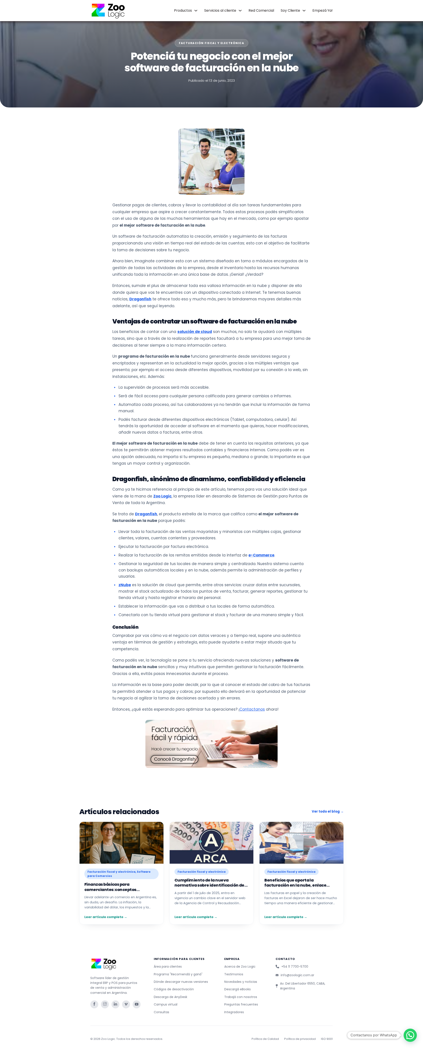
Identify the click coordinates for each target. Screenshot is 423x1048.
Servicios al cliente (220, 10)
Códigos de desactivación (174, 989)
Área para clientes (168, 966)
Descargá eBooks (237, 989)
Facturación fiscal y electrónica (211, 43)
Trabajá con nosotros (240, 997)
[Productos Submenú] (196, 10)
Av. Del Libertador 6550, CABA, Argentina (302, 986)
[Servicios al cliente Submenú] (240, 10)
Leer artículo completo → (105, 917)
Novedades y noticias (240, 982)
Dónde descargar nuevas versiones (181, 982)
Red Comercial (261, 10)
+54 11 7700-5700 (294, 966)
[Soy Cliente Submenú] (304, 10)
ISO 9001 (327, 1039)
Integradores (234, 1012)
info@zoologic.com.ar (297, 975)
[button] (410, 1035)
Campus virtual (165, 1004)
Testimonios (233, 974)
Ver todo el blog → (328, 811)
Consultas (161, 1012)
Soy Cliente (290, 10)
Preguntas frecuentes (241, 1004)
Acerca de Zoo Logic (240, 966)
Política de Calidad (265, 1039)
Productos (183, 10)
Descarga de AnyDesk (170, 997)
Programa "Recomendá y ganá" (178, 974)
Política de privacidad (300, 1039)
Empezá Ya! (322, 10)
